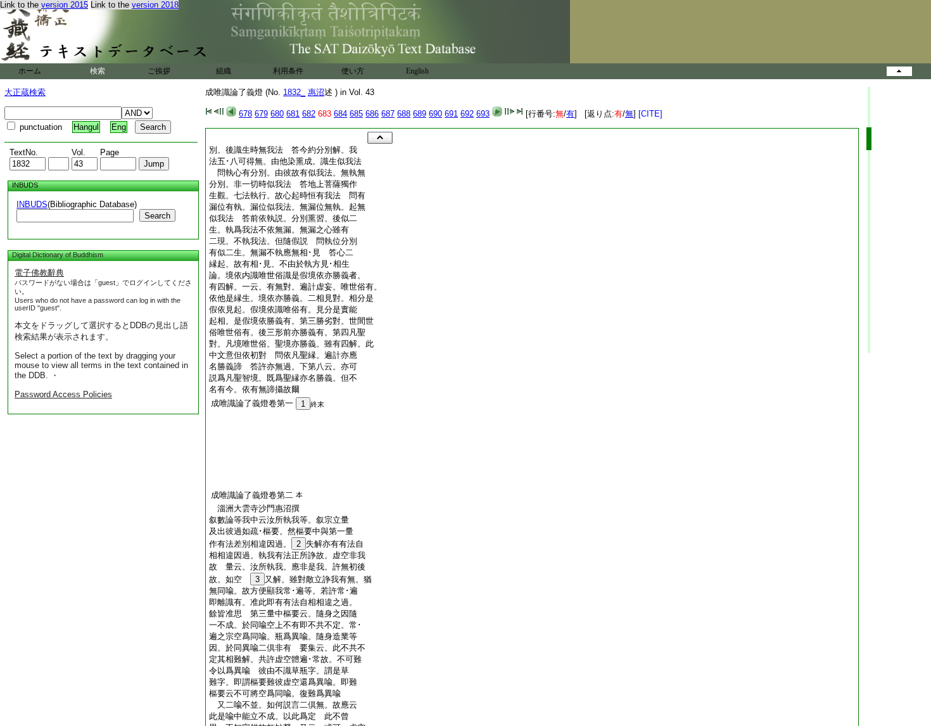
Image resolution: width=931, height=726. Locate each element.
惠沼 (316, 92)
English (417, 71)
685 (356, 113)
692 (467, 113)
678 (245, 113)
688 (403, 113)
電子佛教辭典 (39, 272)
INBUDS (32, 204)
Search (157, 215)
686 (372, 113)
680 (277, 113)
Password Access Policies (63, 394)
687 (388, 113)
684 (340, 113)
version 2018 (155, 5)
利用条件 (288, 71)
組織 (223, 71)
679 (261, 113)
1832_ (294, 92)
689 (419, 113)
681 (293, 113)
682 (308, 113)
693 (483, 113)
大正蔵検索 (25, 92)
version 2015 (64, 5)
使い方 (352, 71)
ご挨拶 (159, 71)
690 (435, 113)
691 (451, 113)
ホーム (29, 71)
